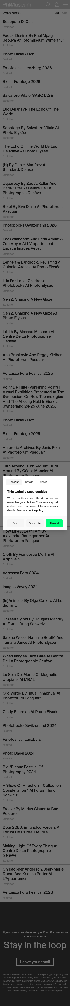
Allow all (54, 523)
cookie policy (35, 510)
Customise (35, 523)
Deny (16, 523)
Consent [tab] (14, 481)
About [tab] (43, 481)
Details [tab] (29, 481)
